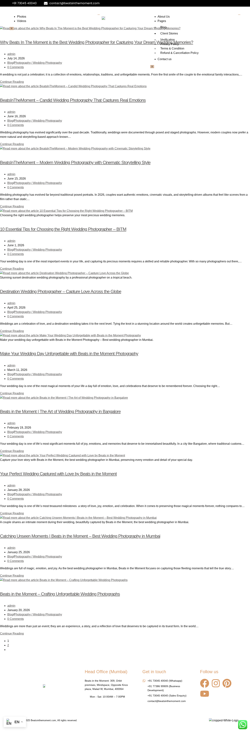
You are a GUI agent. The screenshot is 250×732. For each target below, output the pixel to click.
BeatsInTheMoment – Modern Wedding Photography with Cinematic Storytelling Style (75, 162)
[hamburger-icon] (99, 14)
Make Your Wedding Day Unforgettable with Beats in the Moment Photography (69, 353)
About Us (164, 16)
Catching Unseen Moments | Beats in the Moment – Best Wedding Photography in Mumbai (80, 536)
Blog (163, 27)
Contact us (164, 59)
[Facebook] (204, 683)
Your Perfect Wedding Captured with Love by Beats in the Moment (58, 473)
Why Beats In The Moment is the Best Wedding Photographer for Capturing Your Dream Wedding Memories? (96, 42)
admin (11, 54)
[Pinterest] (227, 683)
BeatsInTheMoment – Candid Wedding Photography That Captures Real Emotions (73, 100)
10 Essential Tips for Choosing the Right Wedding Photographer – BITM (63, 229)
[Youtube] (204, 693)
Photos (21, 16)
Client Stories (169, 33)
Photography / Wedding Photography (38, 62)
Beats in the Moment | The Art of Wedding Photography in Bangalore (60, 411)
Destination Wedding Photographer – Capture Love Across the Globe (60, 291)
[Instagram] (215, 683)
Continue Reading (13, 81)
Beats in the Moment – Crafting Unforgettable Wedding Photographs (60, 593)
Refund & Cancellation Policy (179, 52)
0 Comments (15, 67)
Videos (21, 21)
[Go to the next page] (8, 649)
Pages (162, 21)
